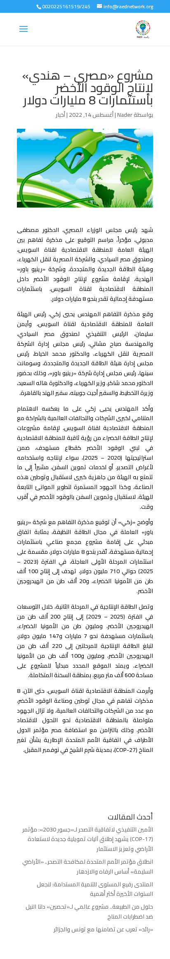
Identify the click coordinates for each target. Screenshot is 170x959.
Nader (124, 114)
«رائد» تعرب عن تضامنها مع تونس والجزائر (103, 929)
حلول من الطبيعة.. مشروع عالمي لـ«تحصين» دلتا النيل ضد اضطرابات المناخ (89, 911)
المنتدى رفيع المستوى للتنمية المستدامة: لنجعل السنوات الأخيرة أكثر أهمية (95, 889)
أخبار (60, 114)
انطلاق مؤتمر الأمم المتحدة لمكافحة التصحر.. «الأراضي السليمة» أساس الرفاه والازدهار (87, 866)
